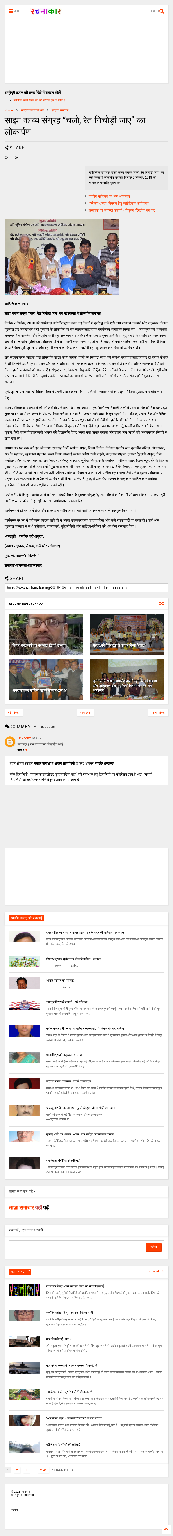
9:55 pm (36, 738)
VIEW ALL (155, 1271)
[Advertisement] (86, 51)
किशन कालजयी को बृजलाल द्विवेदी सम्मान (39, 645)
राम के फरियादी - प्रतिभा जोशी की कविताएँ (69, 1392)
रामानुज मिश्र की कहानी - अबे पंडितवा (66, 1002)
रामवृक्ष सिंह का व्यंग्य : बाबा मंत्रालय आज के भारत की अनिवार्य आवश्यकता (85, 932)
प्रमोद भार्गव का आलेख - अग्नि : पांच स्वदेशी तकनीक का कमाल (80, 1134)
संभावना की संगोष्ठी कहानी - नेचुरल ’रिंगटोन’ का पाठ (122, 210)
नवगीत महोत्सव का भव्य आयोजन (109, 196)
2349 (43, 1470)
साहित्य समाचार (60, 110)
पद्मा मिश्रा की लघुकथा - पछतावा (64, 1055)
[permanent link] (16, 157)
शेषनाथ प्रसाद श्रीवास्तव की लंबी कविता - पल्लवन (73, 959)
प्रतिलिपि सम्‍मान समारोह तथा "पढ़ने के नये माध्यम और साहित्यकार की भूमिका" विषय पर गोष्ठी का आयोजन (125, 686)
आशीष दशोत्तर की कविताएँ (60, 980)
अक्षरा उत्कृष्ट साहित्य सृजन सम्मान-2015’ (39, 690)
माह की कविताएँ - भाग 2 (59, 1339)
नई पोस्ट (13, 712)
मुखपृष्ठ (14, 1509)
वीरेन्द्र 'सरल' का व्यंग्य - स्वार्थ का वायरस (68, 1081)
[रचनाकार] (46, 12)
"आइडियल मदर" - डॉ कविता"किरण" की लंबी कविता (74, 1418)
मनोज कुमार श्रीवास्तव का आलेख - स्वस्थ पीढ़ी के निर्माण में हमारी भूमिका (85, 1028)
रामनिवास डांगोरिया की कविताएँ (62, 1160)
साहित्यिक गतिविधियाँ (32, 110)
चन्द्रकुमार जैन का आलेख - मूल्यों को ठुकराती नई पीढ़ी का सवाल (80, 1108)
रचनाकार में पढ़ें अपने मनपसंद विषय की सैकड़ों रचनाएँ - (75, 1286)
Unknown (24, 738)
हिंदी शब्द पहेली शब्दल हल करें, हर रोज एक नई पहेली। (39, 100)
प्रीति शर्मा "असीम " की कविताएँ (63, 1444)
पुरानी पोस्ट (158, 712)
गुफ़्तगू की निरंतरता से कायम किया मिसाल (119, 645)
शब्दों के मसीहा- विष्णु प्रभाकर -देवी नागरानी (69, 1312)
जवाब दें (21, 750)
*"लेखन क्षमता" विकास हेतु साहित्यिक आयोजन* (119, 203)
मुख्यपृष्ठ (85, 712)
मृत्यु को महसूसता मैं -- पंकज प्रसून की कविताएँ (71, 1365)
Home (9, 110)
